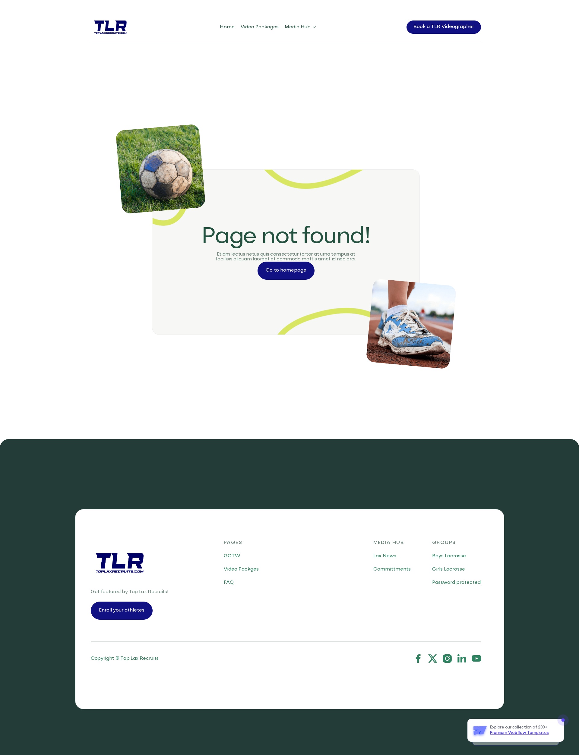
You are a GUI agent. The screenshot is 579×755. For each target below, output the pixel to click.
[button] (301, 27)
